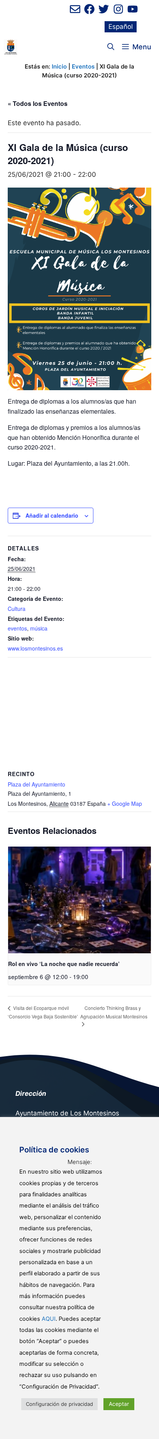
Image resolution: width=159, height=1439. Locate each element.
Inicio (59, 66)
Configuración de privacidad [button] (59, 1404)
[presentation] (79, 900)
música (38, 628)
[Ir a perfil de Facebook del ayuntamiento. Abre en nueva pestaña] (89, 9)
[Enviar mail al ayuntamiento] (75, 9)
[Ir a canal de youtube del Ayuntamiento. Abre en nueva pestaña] (132, 9)
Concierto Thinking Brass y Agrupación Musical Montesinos (113, 1012)
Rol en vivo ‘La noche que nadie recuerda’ (64, 964)
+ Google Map (124, 803)
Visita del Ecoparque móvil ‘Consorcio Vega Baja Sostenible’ (43, 1012)
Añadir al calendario (51, 515)
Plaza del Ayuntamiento (36, 784)
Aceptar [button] (119, 1403)
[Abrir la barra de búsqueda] (110, 47)
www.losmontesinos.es (35, 648)
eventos (17, 628)
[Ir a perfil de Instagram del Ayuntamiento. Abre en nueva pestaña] (118, 9)
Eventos (83, 66)
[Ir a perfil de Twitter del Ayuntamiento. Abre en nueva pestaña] (103, 9)
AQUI (49, 1318)
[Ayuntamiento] (10, 47)
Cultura (16, 608)
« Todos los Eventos (38, 103)
